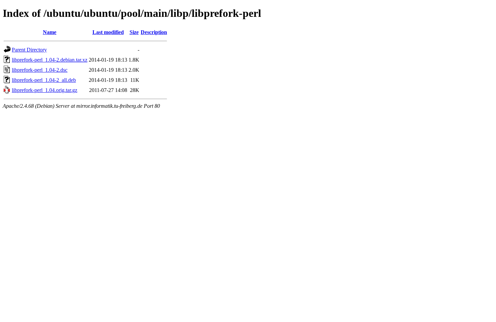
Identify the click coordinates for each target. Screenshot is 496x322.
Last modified (108, 32)
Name (49, 32)
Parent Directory (29, 50)
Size (134, 32)
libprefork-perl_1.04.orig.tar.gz (44, 90)
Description (154, 32)
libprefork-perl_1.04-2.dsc (39, 70)
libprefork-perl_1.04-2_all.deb (44, 80)
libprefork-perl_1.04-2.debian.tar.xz (49, 60)
